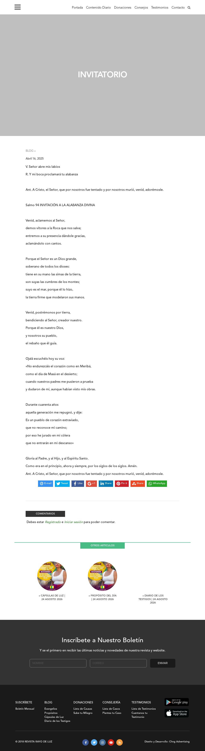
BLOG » (31, 151)
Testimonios (159, 7)
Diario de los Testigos (57, 721)
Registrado (53, 522)
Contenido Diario (98, 7)
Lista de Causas (82, 709)
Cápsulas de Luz (54, 717)
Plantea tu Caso (111, 713)
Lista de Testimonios (144, 709)
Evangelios (50, 709)
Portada (77, 7)
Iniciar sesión (73, 522)
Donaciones (122, 7)
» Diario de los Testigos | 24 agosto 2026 (153, 599)
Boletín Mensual (24, 709)
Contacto (178, 7)
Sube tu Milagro (82, 713)
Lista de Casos (111, 709)
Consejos (141, 7)
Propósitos (50, 713)
